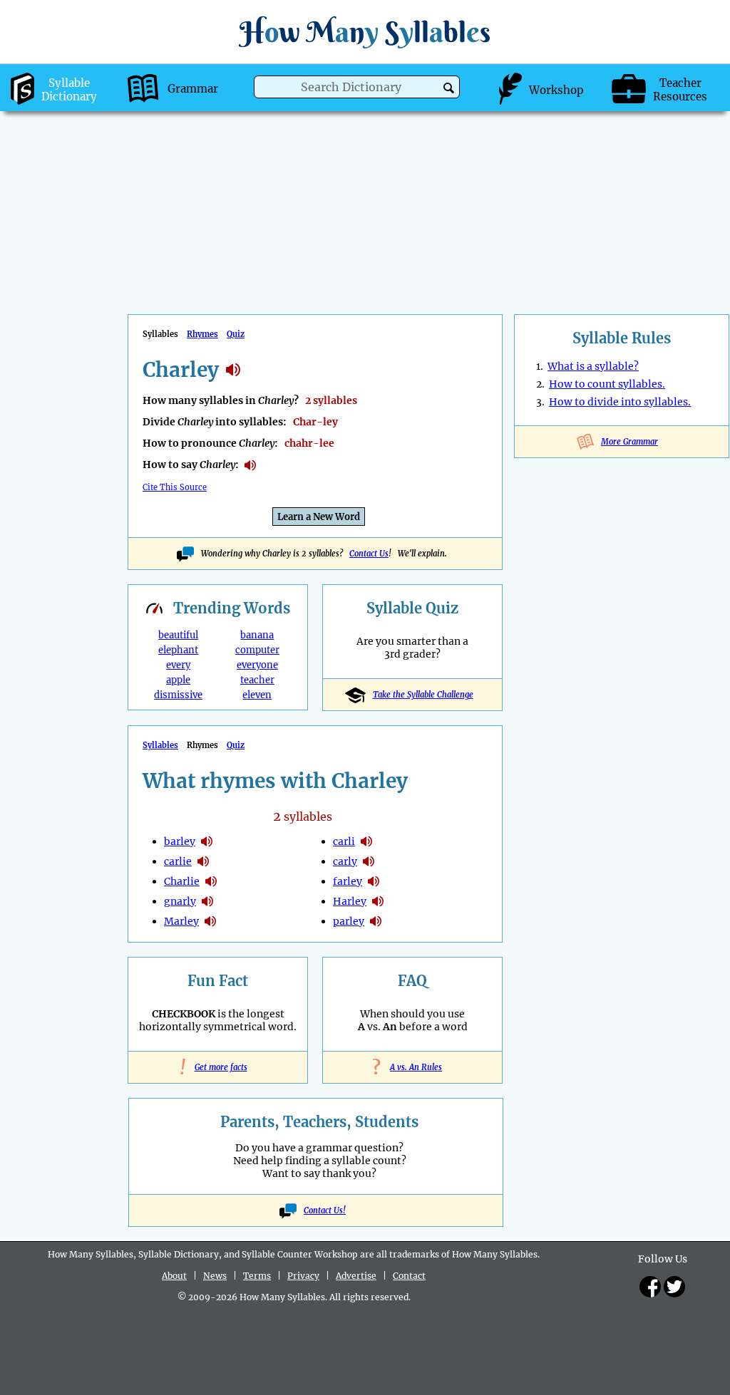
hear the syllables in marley (210, 921)
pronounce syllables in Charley (250, 465)
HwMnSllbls (365, 31)
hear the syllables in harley (378, 901)
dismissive (178, 695)
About (174, 1275)
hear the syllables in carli (366, 841)
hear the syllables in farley (373, 881)
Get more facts (218, 1067)
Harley (349, 901)
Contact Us (369, 554)
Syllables (160, 745)
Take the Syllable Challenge (423, 695)
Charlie (182, 881)
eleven (257, 695)
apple (178, 680)
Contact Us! (325, 1210)
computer (257, 650)
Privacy (303, 1275)
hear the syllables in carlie (203, 861)
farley (347, 881)
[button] (448, 88)
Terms (257, 1275)
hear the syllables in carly (368, 861)
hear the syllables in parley (375, 921)
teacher (257, 680)
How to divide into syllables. (620, 401)
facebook (650, 1286)
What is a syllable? (593, 366)
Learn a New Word (318, 517)
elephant (178, 650)
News (215, 1275)
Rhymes (202, 334)
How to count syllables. (607, 384)
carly (345, 861)
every (178, 665)
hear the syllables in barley (206, 841)
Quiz (236, 334)
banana (257, 635)
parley (348, 921)
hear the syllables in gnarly (207, 901)
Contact (409, 1275)
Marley (181, 921)
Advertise (356, 1275)
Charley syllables (233, 370)
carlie (178, 861)
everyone (257, 665)
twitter (674, 1286)
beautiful (178, 635)
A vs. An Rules (412, 1067)
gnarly (180, 901)
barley (179, 841)
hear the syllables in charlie (211, 881)
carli (344, 841)
